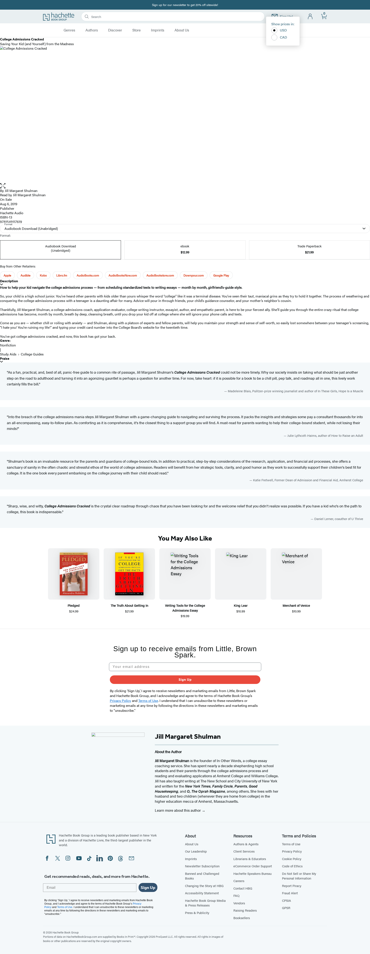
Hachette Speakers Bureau (252, 873)
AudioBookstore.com (160, 275)
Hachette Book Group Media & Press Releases (205, 903)
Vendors (239, 903)
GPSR (286, 907)
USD (283, 30)
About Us (182, 30)
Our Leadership (196, 851)
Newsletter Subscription (202, 866)
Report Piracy (291, 885)
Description (9, 281)
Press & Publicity (197, 912)
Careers (238, 880)
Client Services (244, 851)
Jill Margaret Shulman (21, 190)
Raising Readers (245, 910)
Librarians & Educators (249, 858)
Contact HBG (242, 888)
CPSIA (286, 900)
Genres (69, 30)
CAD (283, 37)
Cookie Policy (291, 858)
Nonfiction (8, 345)
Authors (91, 30)
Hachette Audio (11, 212)
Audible (25, 275)
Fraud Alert (290, 893)
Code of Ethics (292, 866)
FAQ (236, 895)
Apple (7, 275)
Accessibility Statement (202, 893)
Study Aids (8, 354)
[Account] (310, 16)
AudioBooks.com (88, 275)
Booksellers (241, 917)
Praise (4, 359)
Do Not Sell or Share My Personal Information (299, 876)
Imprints (157, 30)
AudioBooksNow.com (123, 275)
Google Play (221, 275)
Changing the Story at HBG (204, 885)
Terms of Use (291, 844)
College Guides (32, 354)
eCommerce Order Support (252, 866)
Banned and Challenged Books (202, 876)
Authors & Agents (245, 844)
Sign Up (185, 680)
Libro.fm (61, 275)
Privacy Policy (292, 851)
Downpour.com (194, 275)
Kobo (43, 275)
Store (136, 30)
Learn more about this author (178, 810)
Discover (115, 30)
